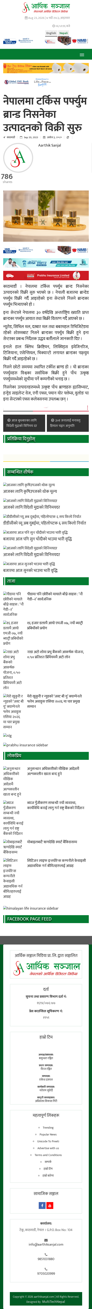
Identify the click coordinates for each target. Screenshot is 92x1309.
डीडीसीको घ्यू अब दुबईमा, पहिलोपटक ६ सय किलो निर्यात (44, 523)
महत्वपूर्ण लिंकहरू (46, 1116)
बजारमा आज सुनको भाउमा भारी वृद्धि (30, 570)
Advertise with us (48, 1148)
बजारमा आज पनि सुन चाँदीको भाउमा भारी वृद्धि (37, 539)
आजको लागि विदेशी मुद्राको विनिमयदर (31, 507)
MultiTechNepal (53, 1302)
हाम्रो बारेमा (48, 1176)
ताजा (11, 581)
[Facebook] (42, 1205)
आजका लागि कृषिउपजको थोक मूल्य (30, 491)
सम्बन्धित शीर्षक (20, 472)
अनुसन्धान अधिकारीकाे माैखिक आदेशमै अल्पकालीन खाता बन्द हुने (53, 771)
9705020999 (46, 1274)
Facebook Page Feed (29, 919)
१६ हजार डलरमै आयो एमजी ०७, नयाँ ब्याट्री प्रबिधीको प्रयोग (55, 625)
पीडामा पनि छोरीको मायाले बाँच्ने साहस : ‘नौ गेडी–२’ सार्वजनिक (55, 597)
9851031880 (46, 1259)
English (51, 33)
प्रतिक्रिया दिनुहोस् (21, 439)
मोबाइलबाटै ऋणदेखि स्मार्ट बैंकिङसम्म (52, 842)
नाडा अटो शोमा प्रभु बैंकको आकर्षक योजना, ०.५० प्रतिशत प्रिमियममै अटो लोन (55, 654)
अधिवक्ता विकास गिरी (46, 1101)
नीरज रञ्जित (46, 1069)
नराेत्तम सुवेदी (46, 1090)
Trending (48, 1128)
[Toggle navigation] (82, 54)
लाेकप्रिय (14, 756)
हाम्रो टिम (48, 1169)
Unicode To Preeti (48, 1141)
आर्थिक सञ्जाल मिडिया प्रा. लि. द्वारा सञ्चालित (46, 956)
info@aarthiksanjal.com (46, 1245)
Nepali (63, 33)
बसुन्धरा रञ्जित (46, 1058)
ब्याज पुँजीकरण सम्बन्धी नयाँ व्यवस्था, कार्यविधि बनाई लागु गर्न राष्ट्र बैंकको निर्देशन (55, 805)
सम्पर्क (48, 1162)
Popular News (48, 1134)
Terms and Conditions (48, 1155)
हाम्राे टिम (46, 1037)
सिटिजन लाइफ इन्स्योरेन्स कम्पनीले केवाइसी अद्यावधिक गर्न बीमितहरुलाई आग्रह (56, 863)
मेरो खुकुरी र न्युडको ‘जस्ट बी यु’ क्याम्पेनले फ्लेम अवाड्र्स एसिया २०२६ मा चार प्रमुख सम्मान (54, 701)
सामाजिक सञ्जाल (46, 1194)
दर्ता (46, 990)
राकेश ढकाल (46, 1079)
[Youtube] (50, 1205)
